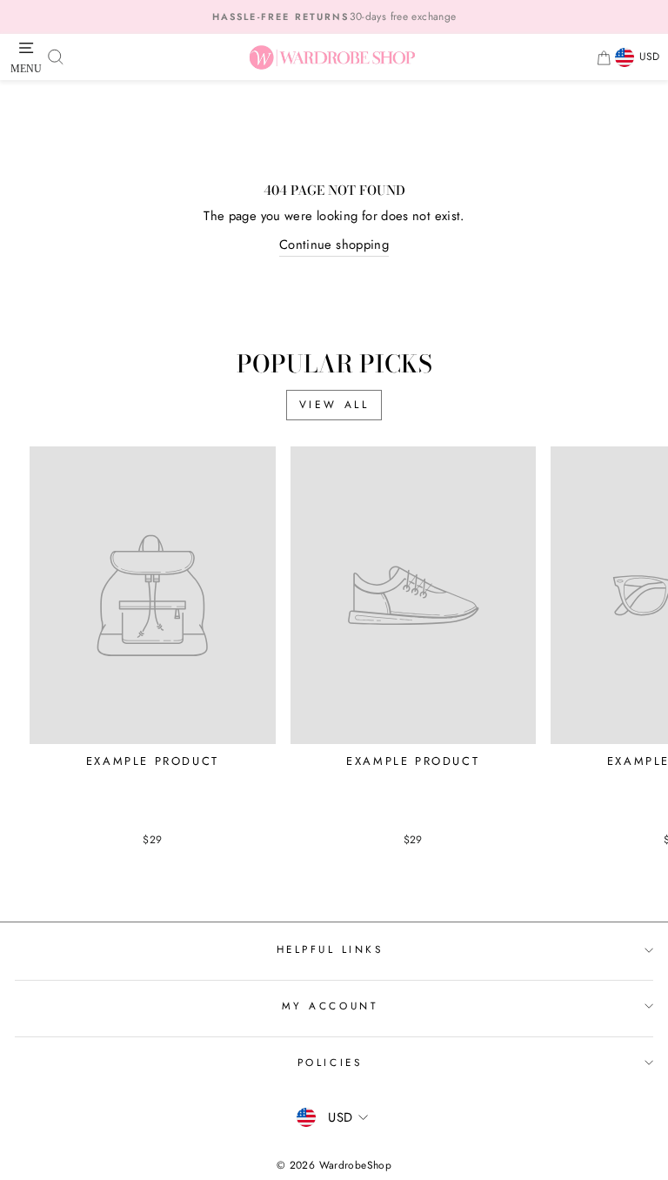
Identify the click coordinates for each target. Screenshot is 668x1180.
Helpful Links (330, 949)
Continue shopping (334, 244)
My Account (329, 1005)
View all (334, 404)
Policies (329, 1062)
